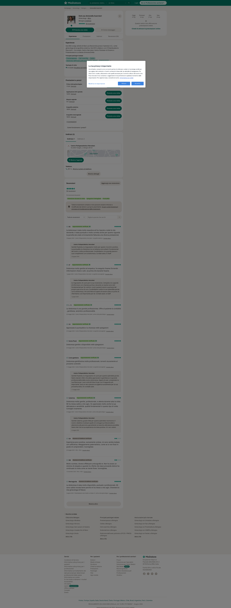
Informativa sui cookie (126, 78)
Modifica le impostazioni (97, 84)
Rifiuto (124, 83)
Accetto (137, 83)
